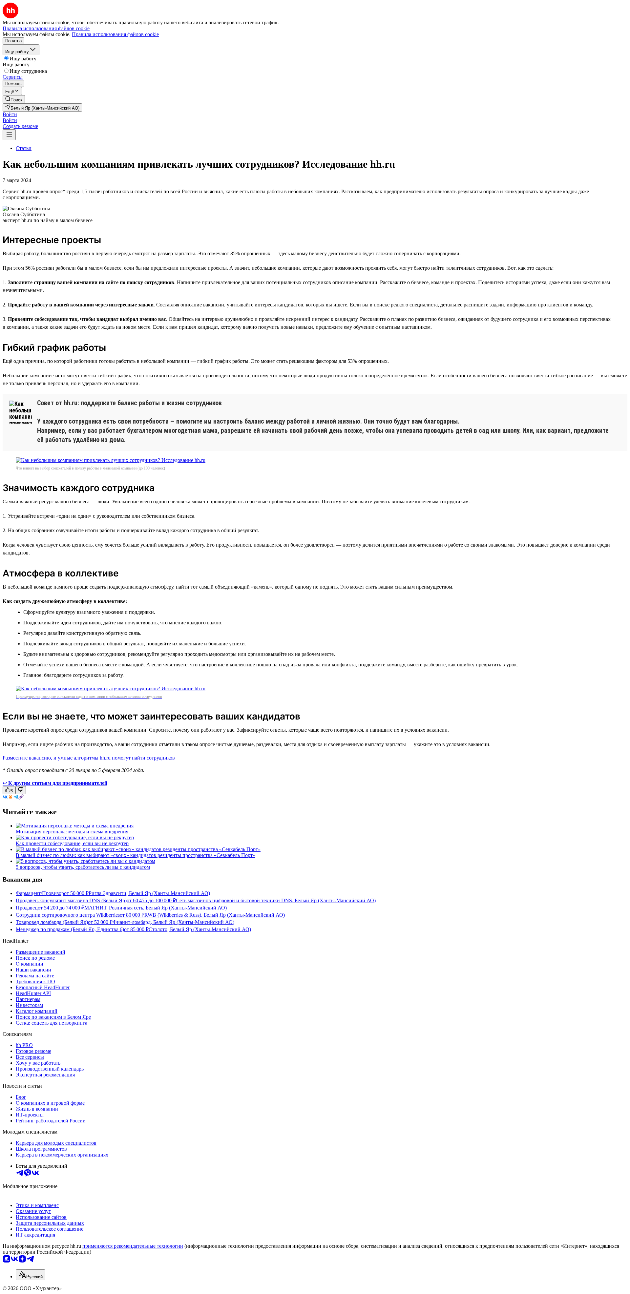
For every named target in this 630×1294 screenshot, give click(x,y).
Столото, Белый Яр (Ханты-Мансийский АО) (200, 929)
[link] (14, 99)
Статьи (24, 148)
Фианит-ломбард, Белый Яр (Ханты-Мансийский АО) (173, 922)
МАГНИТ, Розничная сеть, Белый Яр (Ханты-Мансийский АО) (155, 907)
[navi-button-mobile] (9, 134)
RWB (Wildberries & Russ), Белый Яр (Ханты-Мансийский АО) (214, 915)
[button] (10, 114)
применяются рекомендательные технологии (132, 1246)
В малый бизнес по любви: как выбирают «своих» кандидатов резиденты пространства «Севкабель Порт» (135, 855)
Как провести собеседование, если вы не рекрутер (72, 843)
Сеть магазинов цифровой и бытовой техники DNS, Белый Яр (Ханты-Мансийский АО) (276, 900)
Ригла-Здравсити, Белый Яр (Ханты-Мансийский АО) (149, 893)
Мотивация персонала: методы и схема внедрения (72, 831)
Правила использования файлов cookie (115, 34)
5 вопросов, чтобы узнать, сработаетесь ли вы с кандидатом (83, 867)
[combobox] (30, 1274)
